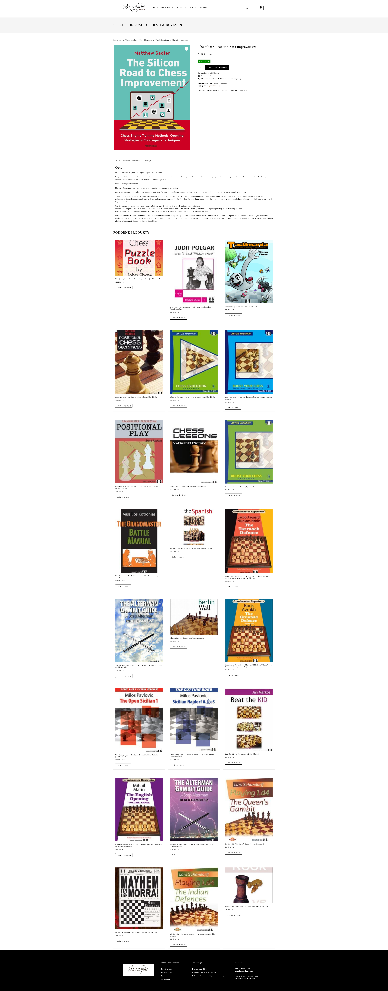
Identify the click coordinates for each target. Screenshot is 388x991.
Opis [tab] (118, 161)
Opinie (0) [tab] (147, 161)
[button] (186, 49)
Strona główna (119, 40)
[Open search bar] (247, 8)
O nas (193, 8)
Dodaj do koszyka (217, 67)
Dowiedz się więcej (124, 287)
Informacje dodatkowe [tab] (131, 161)
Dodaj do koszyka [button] (233, 407)
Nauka (180, 8)
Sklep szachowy (161, 8)
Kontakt (204, 8)
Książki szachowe (147, 40)
